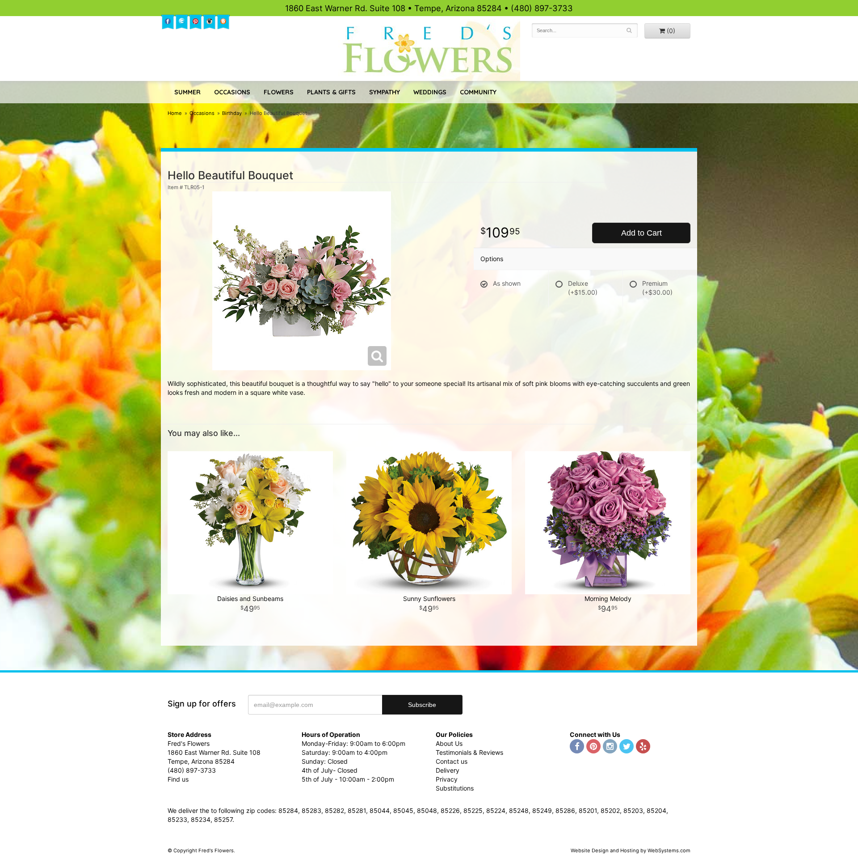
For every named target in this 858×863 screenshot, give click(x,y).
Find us (178, 779)
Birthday (232, 113)
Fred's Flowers (429, 50)
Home (175, 113)
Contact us (451, 761)
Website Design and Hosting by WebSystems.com (630, 850)
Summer (187, 92)
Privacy (447, 779)
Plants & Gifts (331, 92)
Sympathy (384, 92)
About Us (449, 743)
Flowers (279, 92)
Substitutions (455, 788)
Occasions (232, 92)
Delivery (447, 770)
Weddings (429, 92)
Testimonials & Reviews (469, 752)
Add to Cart (641, 232)
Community (478, 92)
